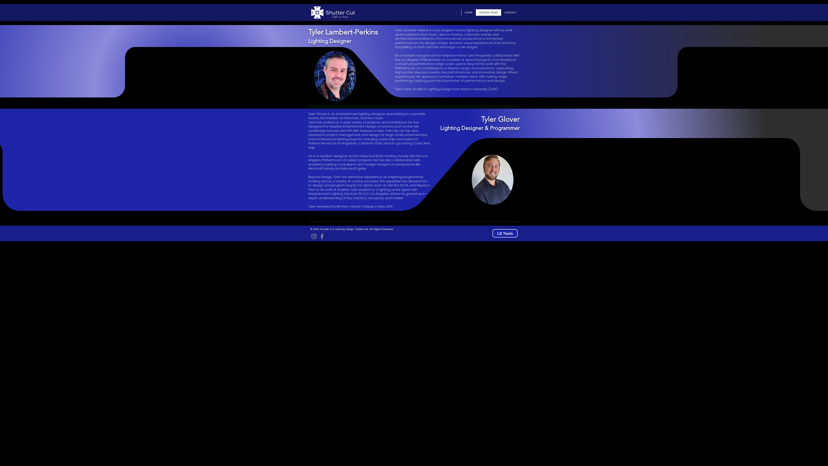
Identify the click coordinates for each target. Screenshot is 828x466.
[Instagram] (314, 236)
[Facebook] (322, 236)
